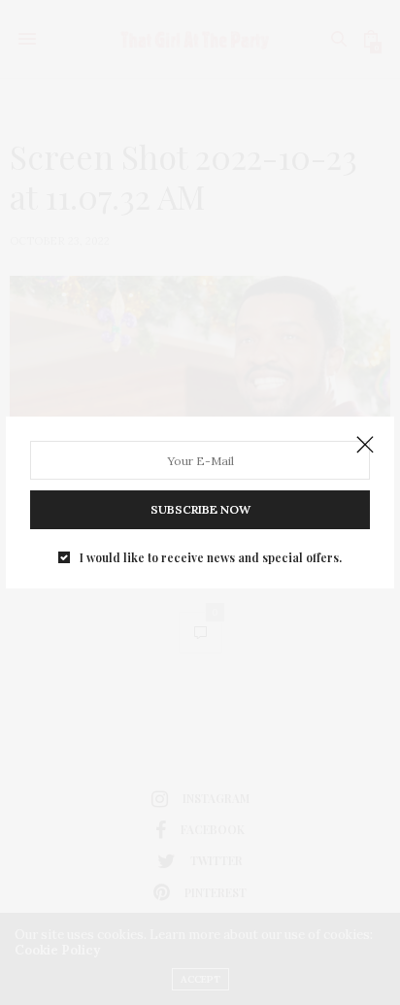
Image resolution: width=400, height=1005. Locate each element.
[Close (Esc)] (365, 445)
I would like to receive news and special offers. (211, 557)
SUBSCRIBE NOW (200, 509)
